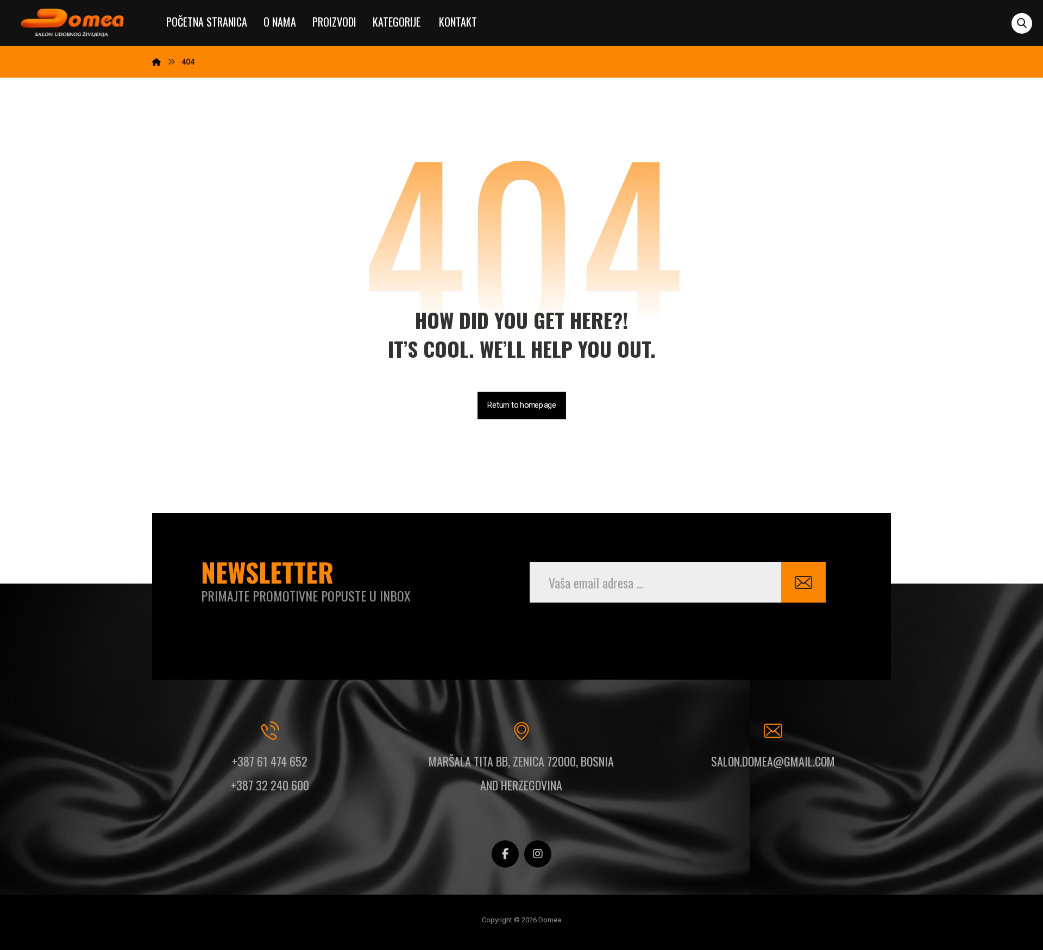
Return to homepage (521, 405)
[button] (1021, 23)
